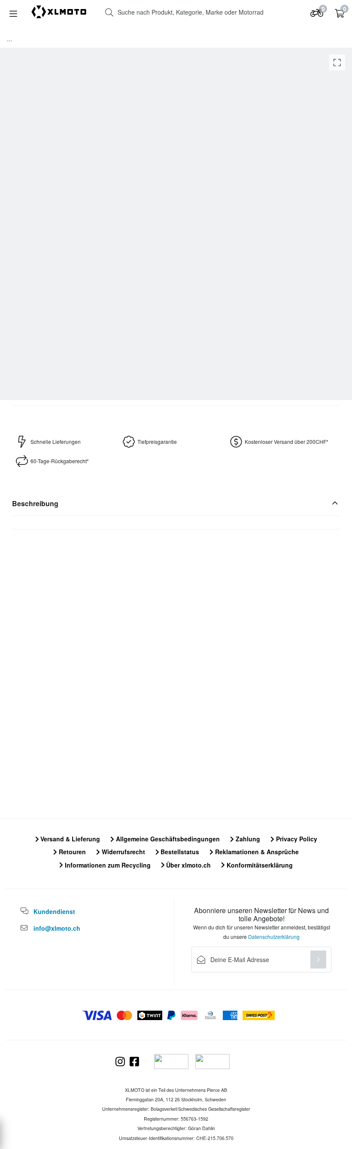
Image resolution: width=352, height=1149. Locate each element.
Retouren (71, 851)
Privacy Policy (295, 838)
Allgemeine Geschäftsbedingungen (167, 838)
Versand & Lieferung (69, 838)
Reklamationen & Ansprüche (256, 851)
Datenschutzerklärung (274, 936)
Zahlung (247, 838)
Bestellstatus (179, 851)
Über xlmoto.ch (187, 865)
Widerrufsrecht (122, 851)
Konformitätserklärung (259, 865)
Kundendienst (54, 911)
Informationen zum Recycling (107, 865)
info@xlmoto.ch (56, 928)
